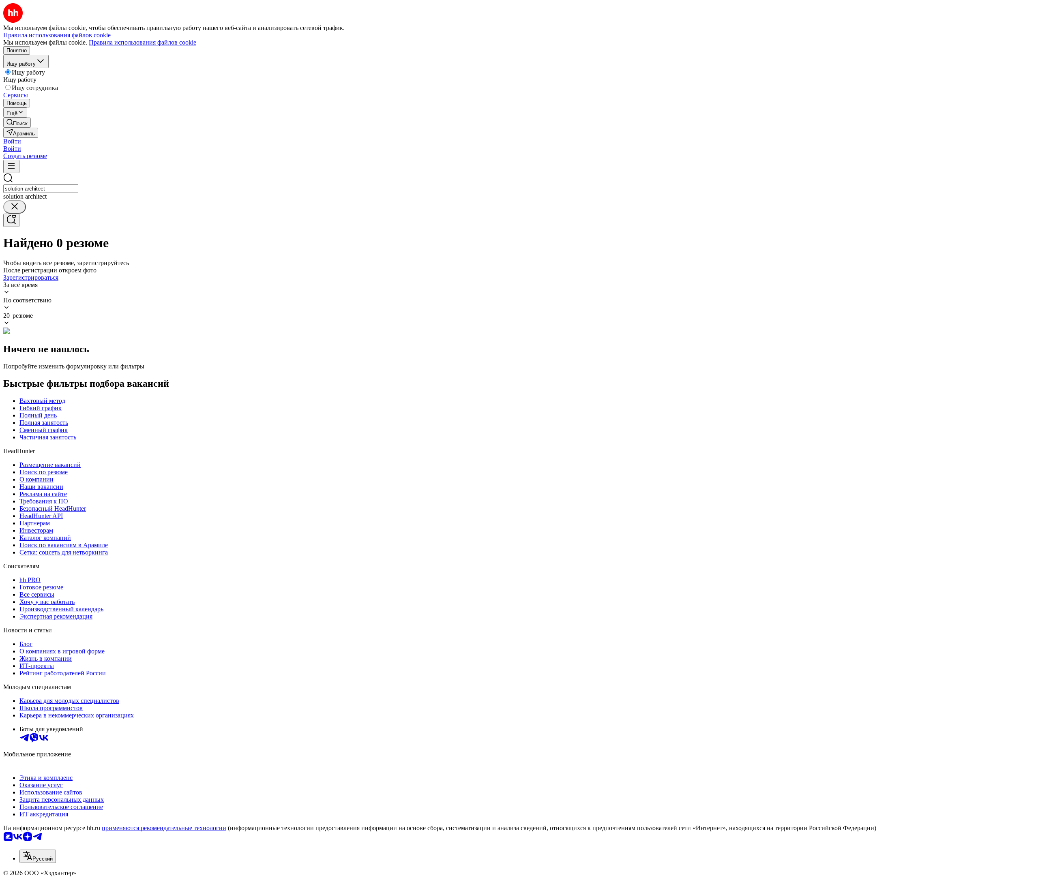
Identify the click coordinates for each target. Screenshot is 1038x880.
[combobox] (40, 188)
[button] (12, 141)
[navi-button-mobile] (11, 166)
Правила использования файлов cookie (142, 42)
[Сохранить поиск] (11, 220)
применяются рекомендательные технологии (164, 827)
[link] (17, 123)
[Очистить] (14, 207)
